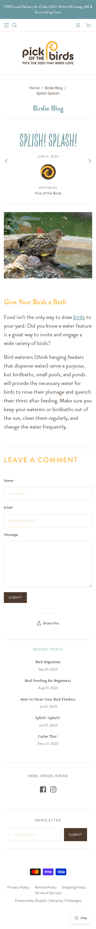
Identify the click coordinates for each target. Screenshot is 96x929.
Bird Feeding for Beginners (48, 681)
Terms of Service (48, 893)
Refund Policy (46, 887)
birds (79, 316)
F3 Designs (72, 900)
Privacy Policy (18, 887)
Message (11, 534)
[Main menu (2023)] (6, 25)
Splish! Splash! (48, 718)
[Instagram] (53, 789)
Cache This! (48, 737)
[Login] (78, 25)
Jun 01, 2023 (48, 156)
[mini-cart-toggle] (88, 25)
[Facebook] (43, 789)
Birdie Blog (54, 87)
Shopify (41, 900)
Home (34, 87)
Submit (75, 834)
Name (9, 480)
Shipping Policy (74, 887)
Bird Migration (48, 662)
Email (8, 507)
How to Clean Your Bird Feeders (48, 700)
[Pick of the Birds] (48, 52)
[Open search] (14, 25)
